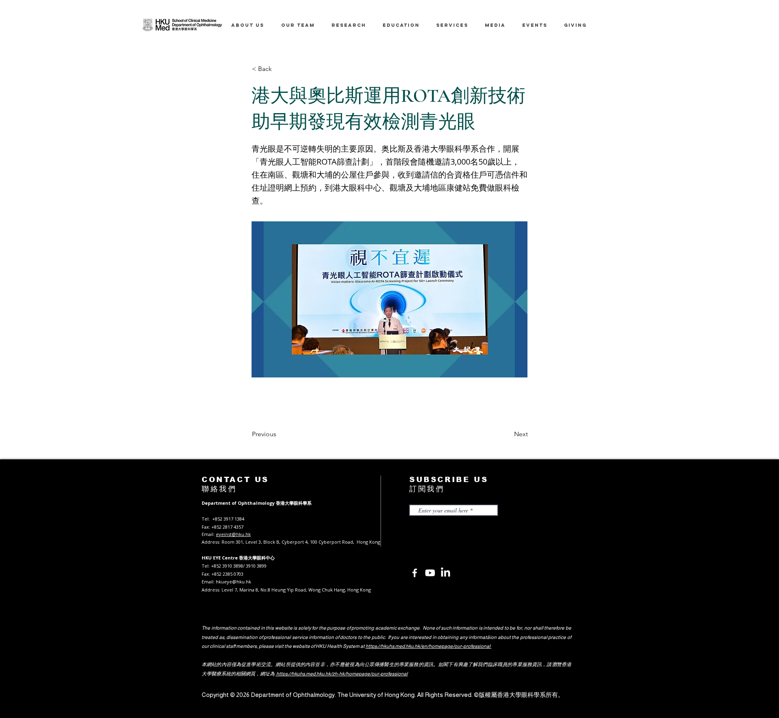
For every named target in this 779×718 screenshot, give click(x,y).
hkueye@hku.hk (233, 582)
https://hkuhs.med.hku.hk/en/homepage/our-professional (428, 646)
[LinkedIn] (445, 573)
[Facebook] (414, 573)
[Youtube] (430, 573)
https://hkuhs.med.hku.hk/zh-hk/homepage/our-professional (341, 674)
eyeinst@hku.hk (233, 534)
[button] (279, 69)
